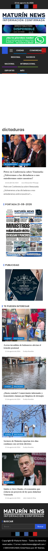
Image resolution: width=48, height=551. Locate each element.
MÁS (22, 70)
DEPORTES (9, 70)
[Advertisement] (24, 102)
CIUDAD (20, 50)
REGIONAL (15, 57)
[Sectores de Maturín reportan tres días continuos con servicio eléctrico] (24, 421)
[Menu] (11, 50)
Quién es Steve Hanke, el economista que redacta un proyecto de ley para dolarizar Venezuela (22, 492)
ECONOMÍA (9, 482)
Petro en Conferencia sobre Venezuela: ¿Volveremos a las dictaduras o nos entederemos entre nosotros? (23, 175)
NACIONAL (10, 63)
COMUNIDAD (36, 50)
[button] (11, 50)
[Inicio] (5, 50)
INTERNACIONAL (27, 63)
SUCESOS (30, 57)
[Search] (39, 50)
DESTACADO (24, 164)
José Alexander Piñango (29, 183)
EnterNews (25, 547)
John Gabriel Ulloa (29, 498)
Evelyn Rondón (28, 351)
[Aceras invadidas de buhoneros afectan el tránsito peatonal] (24, 325)
